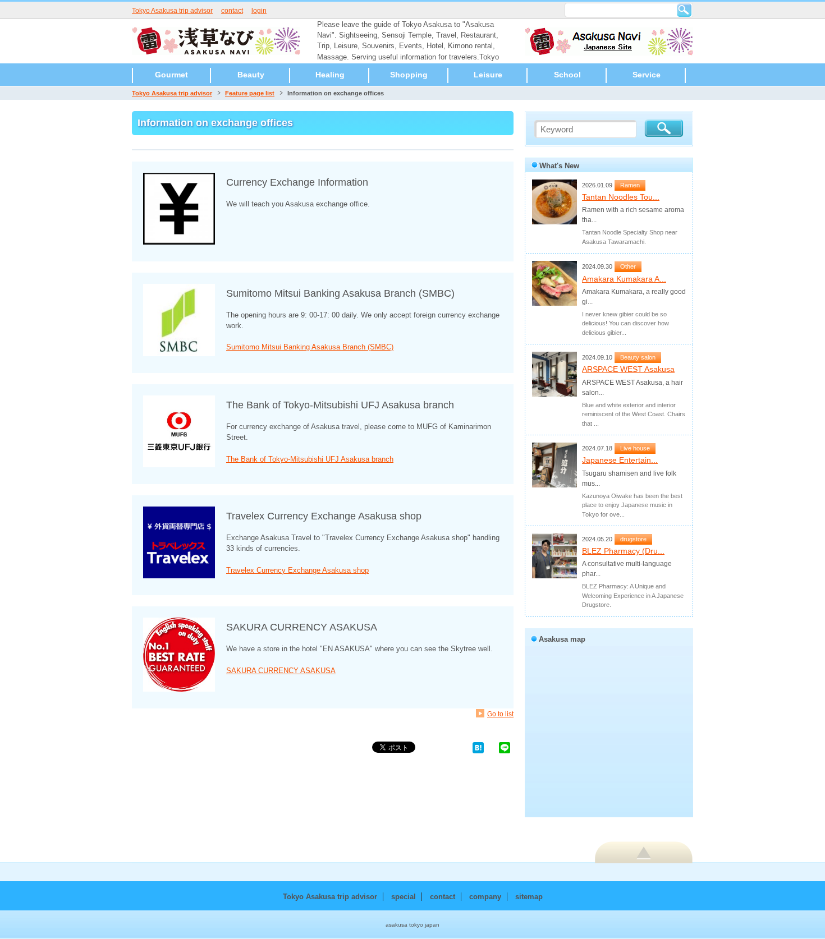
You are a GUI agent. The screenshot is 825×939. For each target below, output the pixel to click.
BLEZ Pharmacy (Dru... (623, 550)
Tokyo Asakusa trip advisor (172, 10)
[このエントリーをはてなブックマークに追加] (478, 747)
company (485, 896)
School (567, 74)
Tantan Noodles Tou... (620, 196)
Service (646, 74)
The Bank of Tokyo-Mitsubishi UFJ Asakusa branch (309, 459)
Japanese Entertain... (620, 459)
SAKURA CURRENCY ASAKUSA (281, 670)
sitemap (529, 896)
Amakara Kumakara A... (624, 278)
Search (684, 10)
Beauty (250, 74)
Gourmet (171, 74)
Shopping (409, 74)
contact (232, 10)
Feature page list (249, 93)
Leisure (488, 74)
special (403, 896)
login (259, 10)
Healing (330, 74)
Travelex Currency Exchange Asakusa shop (297, 570)
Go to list (500, 713)
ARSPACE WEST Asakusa (628, 369)
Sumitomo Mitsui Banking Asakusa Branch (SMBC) (309, 347)
